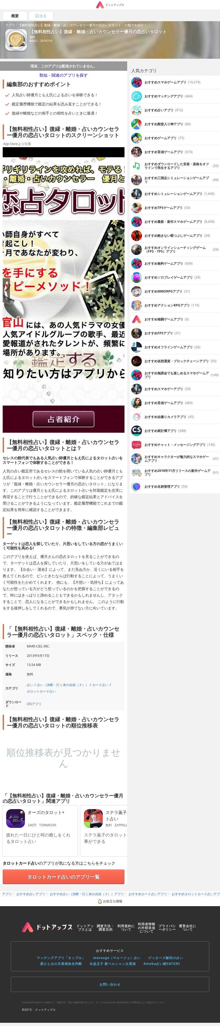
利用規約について (126, 928)
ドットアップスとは (85, 928)
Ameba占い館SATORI (162, 963)
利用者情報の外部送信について (146, 928)
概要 (15, 15)
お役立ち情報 (112, 901)
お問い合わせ (110, 984)
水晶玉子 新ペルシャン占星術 (113, 963)
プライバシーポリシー (167, 928)
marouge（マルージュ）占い (117, 957)
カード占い (100, 685)
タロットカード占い (41, 691)
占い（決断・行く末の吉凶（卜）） (63, 685)
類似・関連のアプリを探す (63, 75)
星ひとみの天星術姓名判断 (61, 963)
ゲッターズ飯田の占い (165, 957)
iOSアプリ (34, 704)
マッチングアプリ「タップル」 (61, 957)
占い (30, 685)
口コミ (41, 15)
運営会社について (187, 928)
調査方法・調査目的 (105, 928)
